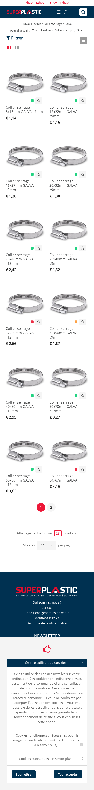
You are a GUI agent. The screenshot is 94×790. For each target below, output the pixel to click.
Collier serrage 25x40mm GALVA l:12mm (20, 259)
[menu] (58, 12)
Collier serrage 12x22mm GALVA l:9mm (63, 111)
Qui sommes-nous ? (47, 602)
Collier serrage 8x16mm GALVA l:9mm (24, 109)
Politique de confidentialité (47, 623)
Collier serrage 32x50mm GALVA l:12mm (20, 333)
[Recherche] (83, 12)
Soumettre (23, 774)
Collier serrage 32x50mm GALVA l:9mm (63, 333)
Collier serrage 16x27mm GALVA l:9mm (20, 185)
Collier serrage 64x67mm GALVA (63, 478)
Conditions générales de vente (47, 613)
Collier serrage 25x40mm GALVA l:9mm (63, 259)
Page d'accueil (19, 30)
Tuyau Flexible (41, 30)
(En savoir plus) (45, 745)
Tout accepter (68, 774)
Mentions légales (47, 618)
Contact (47, 607)
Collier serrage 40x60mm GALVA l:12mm (20, 406)
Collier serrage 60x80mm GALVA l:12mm (20, 480)
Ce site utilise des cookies (46, 662)
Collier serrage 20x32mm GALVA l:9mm (63, 185)
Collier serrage (64, 30)
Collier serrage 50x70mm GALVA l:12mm (63, 406)
